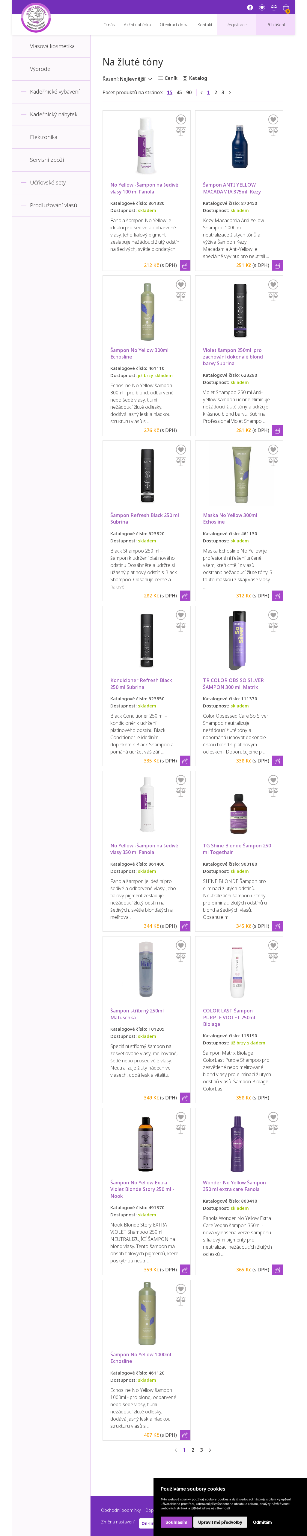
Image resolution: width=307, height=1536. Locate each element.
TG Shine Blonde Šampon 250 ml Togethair (237, 849)
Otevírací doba (174, 25)
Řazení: (111, 79)
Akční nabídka (137, 25)
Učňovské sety (48, 183)
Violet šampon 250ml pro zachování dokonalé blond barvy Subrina (233, 357)
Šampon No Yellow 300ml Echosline (140, 353)
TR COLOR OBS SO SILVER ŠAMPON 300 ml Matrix (234, 683)
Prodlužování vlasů (53, 205)
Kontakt (205, 25)
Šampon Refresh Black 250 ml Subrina (145, 518)
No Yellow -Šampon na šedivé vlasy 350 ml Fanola (145, 849)
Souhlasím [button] (176, 1522)
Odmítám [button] (262, 1522)
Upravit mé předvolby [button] (220, 1522)
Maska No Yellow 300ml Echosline (230, 518)
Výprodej (41, 69)
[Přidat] (181, 131)
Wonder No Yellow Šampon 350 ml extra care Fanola (235, 1186)
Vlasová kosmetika (52, 46)
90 (189, 92)
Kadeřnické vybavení (55, 92)
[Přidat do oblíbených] (181, 119)
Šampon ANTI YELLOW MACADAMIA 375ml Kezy (232, 188)
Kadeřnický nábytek (53, 114)
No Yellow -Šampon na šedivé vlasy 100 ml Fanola (145, 188)
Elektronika (43, 137)
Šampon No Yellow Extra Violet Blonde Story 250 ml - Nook (142, 1189)
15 (169, 92)
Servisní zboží (47, 160)
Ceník (171, 78)
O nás (109, 25)
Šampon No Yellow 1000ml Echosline (141, 1358)
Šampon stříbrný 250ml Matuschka (137, 1014)
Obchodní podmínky (121, 1510)
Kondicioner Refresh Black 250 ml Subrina (141, 683)
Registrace (236, 25)
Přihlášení (276, 25)
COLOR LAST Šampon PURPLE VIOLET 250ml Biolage (230, 1017)
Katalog (198, 78)
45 (179, 92)
